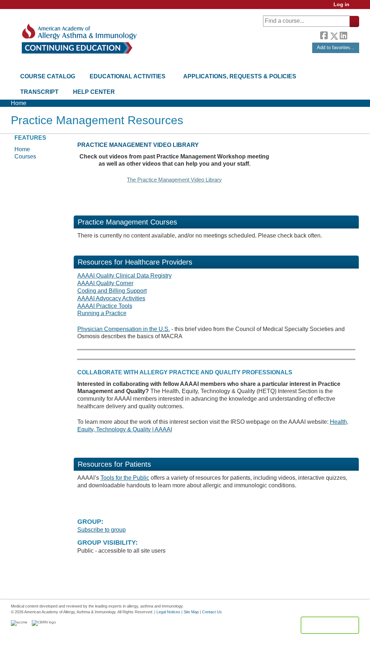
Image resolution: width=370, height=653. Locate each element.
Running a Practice (101, 313)
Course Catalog (47, 76)
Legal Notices (168, 612)
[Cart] (357, 7)
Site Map (191, 612)
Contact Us (212, 612)
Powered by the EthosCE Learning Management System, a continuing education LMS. (330, 625)
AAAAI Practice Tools (104, 306)
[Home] (78, 39)
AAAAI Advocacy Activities (111, 298)
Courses (25, 156)
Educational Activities (127, 76)
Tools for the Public (124, 478)
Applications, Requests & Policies (239, 76)
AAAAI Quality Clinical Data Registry (124, 276)
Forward (353, 34)
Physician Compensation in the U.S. (123, 329)
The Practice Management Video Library (174, 180)
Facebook (323, 34)
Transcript (39, 92)
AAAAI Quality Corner (105, 283)
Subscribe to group (101, 530)
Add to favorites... (335, 47)
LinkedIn (343, 34)
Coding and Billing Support (112, 291)
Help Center (94, 92)
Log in (341, 4)
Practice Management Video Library (138, 145)
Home (18, 103)
